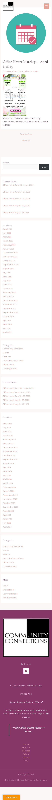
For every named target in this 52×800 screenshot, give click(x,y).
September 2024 (10, 265)
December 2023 (10, 300)
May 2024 (7, 281)
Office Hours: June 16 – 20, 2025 (16, 199)
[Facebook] (26, 671)
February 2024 (9, 292)
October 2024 (9, 261)
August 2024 (8, 269)
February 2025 (9, 245)
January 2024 (8, 296)
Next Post (26, 140)
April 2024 (7, 285)
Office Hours (8, 365)
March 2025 (8, 241)
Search (6, 163)
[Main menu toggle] (46, 6)
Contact (26, 757)
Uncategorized (10, 71)
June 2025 (7, 229)
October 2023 (9, 308)
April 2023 (7, 332)
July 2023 (7, 320)
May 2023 (7, 328)
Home (26, 744)
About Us (26, 748)
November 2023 (10, 304)
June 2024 (7, 277)
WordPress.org (9, 598)
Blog (26, 761)
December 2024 (10, 253)
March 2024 (8, 289)
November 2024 (10, 257)
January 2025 (8, 249)
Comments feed (10, 594)
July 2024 (7, 273)
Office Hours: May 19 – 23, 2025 (16, 206)
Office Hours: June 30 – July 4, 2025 (18, 185)
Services (26, 751)
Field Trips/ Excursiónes (13, 361)
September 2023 (10, 312)
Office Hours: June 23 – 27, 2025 (16, 192)
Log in (5, 586)
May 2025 (7, 233)
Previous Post (26, 134)
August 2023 (8, 316)
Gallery (26, 754)
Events (6, 353)
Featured (7, 357)
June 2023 (7, 324)
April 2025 (7, 237)
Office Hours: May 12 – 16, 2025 (16, 212)
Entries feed (8, 590)
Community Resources (13, 349)
